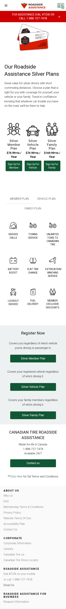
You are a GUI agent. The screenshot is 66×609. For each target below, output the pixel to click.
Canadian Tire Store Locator (21, 560)
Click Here (16, 476)
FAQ (6, 501)
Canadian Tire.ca (14, 554)
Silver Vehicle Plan (33, 144)
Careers (8, 549)
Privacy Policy (12, 512)
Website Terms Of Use (17, 518)
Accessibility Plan (14, 524)
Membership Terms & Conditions (23, 507)
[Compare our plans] (60, 5)
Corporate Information (17, 543)
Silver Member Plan (14, 144)
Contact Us (10, 529)
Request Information (16, 601)
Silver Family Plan (52, 144)
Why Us (8, 495)
